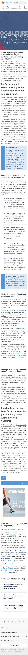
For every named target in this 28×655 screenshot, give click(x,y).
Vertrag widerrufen (14, 645)
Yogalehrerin (10, 552)
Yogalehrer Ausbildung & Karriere (16, 545)
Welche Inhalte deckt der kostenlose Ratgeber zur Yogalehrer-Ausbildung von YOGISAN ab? (14, 596)
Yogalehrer (13, 534)
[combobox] (20, 2)
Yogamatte (10, 387)
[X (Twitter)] (8, 622)
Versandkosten (20, 649)
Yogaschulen (21, 125)
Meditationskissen (12, 393)
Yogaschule (19, 351)
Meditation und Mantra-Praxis (12, 269)
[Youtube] (19, 622)
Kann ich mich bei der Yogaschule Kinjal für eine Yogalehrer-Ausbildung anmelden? (13, 586)
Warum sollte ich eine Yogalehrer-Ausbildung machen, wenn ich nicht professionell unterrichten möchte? (13, 607)
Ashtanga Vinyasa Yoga (7, 321)
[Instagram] (12, 622)
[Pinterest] (23, 622)
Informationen (5, 628)
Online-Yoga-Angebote (11, 560)
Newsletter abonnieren (7, 641)
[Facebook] (4, 622)
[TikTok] (16, 622)
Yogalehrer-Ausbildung (16, 357)
